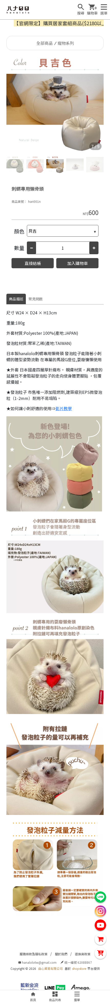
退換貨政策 (82, 954)
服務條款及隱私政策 (33, 954)
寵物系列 (66, 43)
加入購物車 (77, 263)
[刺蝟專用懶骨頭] (55, 103)
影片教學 (64, 408)
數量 (19, 247)
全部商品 (44, 43)
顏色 (19, 231)
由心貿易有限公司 (50, 968)
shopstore (79, 968)
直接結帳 (33, 263)
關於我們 (61, 954)
